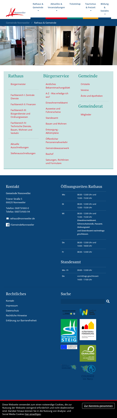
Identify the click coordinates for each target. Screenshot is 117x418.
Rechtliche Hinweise (16, 315)
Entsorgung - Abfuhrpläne (52, 131)
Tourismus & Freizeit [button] (90, 5)
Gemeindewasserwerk (57, 148)
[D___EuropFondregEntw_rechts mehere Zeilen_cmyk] (69, 346)
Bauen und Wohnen (56, 123)
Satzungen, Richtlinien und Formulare (57, 161)
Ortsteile (85, 84)
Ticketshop (75, 3)
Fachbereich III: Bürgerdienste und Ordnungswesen (20, 113)
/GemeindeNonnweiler (22, 224)
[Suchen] (108, 301)
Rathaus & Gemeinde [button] (38, 5)
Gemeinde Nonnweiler (18, 22)
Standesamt (52, 117)
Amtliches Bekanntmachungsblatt (58, 86)
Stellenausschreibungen (23, 153)
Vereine (85, 90)
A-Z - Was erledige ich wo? (57, 95)
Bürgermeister (18, 84)
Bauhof (49, 153)
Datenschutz (12, 310)
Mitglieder (86, 114)
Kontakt (10, 300)
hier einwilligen (33, 414)
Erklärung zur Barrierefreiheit (21, 320)
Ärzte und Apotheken (92, 95)
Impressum (12, 305)
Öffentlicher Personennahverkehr (57, 140)
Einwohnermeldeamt (57, 102)
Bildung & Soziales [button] (105, 7)
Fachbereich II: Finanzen (23, 104)
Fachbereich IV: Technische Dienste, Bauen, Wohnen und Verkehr (21, 128)
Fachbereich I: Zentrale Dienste (22, 96)
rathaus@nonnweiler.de (22, 218)
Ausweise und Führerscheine (53, 110)
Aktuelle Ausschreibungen (20, 145)
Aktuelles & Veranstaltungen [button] (56, 5)
